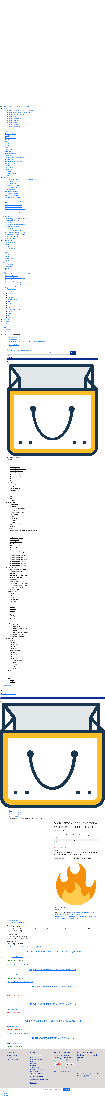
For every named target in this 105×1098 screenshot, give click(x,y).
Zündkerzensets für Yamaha (14, 215)
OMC (6, 142)
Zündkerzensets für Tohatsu (14, 213)
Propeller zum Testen (36, 1069)
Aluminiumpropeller (60, 917)
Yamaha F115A (92, 917)
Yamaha (7, 148)
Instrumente (6, 321)
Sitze (4, 262)
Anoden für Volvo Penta (12, 126)
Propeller (5, 132)
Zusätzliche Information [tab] (16, 922)
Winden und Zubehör (11, 238)
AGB (31, 1057)
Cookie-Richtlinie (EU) (36, 1059)
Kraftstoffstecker (10, 183)
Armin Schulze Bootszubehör (39, 1079)
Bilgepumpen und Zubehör (13, 161)
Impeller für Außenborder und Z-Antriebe (18, 274)
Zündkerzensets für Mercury (14, 207)
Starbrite (8, 331)
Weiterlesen (15, 992)
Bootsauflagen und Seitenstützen (15, 219)
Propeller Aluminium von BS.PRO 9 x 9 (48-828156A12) (52, 1020)
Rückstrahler (9, 228)
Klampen (8, 171)
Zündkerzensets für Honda (13, 205)
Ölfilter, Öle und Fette (11, 191)
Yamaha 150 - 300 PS (69, 915)
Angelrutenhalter (10, 154)
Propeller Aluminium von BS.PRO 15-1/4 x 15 (52, 969)
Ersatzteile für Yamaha (16, 815)
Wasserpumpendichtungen (13, 201)
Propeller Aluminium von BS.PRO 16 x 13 (52, 986)
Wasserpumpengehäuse (12, 286)
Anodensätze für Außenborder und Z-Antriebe (19, 110)
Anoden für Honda (11, 116)
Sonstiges (8, 175)
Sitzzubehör (9, 270)
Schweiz (9, 1057)
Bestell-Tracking (14, 345)
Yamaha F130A (80, 915)
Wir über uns (13, 338)
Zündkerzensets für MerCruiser (15, 209)
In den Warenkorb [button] (17, 957)
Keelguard (8, 169)
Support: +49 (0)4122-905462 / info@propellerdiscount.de (27, 342)
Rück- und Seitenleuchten (13, 230)
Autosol (7, 329)
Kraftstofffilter (9, 181)
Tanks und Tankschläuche (13, 197)
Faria (6, 323)
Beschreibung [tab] (13, 921)
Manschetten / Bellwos (12, 185)
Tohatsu (7, 146)
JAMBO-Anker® (10, 167)
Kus (6, 325)
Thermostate (9, 199)
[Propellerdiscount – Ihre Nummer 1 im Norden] (15, 106)
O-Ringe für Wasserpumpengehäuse (16, 282)
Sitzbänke (8, 268)
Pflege (5, 327)
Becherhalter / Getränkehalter (14, 157)
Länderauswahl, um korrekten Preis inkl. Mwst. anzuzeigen (72, 835)
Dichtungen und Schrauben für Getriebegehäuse (20, 179)
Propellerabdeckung (11, 193)
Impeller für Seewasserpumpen (15, 278)
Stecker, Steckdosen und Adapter (15, 232)
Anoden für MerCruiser (12, 120)
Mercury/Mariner (10, 138)
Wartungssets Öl (10, 290)
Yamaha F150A (73, 919)
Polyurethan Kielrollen (12, 227)
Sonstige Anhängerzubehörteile (15, 234)
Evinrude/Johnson (10, 134)
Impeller (5, 272)
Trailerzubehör (7, 217)
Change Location (76, 840)
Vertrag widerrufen (36, 1055)
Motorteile (6, 177)
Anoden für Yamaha (11, 128)
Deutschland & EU (12, 1055)
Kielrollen (8, 223)
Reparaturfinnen (8, 240)
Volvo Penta (9, 150)
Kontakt (32, 1061)
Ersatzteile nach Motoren (13, 309)
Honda (7, 136)
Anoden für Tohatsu (11, 124)
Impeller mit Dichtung (12, 276)
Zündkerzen (9, 203)
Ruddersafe (6, 319)
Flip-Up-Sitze (9, 264)
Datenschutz (34, 1063)
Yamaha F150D (80, 913)
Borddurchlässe (10, 163)
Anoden (5, 108)
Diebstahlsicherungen (12, 221)
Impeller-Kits (9, 280)
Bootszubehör (7, 152)
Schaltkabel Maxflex (11, 195)
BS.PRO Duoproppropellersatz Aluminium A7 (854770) (52, 951)
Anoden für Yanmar (11, 130)
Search (73, 353)
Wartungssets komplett (12, 299)
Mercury (10, 294)
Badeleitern (8, 156)
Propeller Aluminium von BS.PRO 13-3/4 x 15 (52, 1003)
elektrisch (8, 165)
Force (7, 244)
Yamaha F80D (13, 817)
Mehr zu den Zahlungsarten (62, 1071)
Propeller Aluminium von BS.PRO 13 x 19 (52, 1037)
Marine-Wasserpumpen (12, 187)
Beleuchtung (9, 159)
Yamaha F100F (58, 915)
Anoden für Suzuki (11, 122)
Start (10, 811)
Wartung (5, 288)
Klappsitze (8, 266)
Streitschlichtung (35, 1067)
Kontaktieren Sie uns (15, 340)
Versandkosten (61, 844)
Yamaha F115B (58, 919)
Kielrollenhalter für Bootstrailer (15, 225)
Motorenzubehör (10, 189)
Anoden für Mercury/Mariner (14, 118)
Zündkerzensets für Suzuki (13, 211)
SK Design (33, 1083)
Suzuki (7, 144)
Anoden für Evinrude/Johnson (14, 114)
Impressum (33, 1065)
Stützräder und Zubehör (12, 236)
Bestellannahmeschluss (14, 1059)
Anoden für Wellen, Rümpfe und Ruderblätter (19, 112)
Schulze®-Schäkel (10, 173)
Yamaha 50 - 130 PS (91, 913)
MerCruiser (8, 140)
